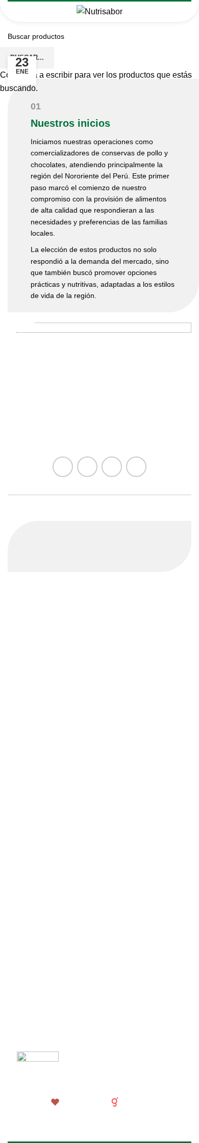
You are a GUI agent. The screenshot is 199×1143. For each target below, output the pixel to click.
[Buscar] (180, 12)
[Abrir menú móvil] (18, 12)
